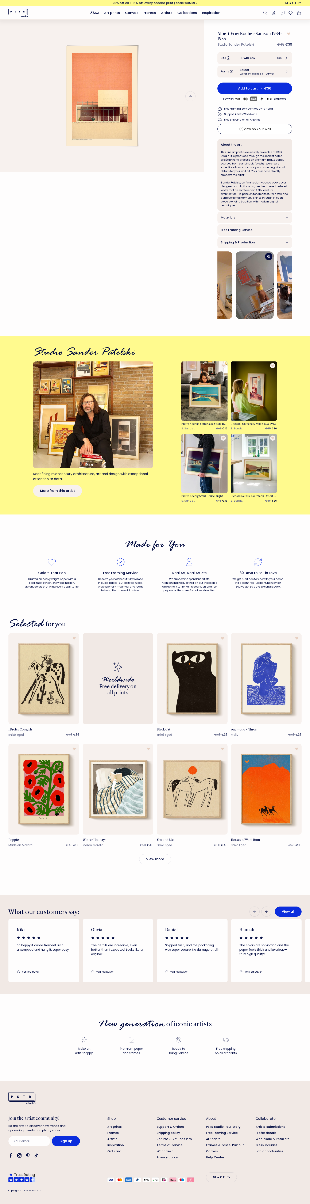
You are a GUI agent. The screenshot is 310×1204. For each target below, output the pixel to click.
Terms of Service (169, 1145)
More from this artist (57, 490)
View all (288, 911)
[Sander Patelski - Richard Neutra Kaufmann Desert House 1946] (254, 463)
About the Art (231, 145)
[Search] (265, 13)
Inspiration (211, 12)
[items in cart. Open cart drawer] (299, 13)
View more (155, 859)
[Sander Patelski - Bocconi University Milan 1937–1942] (254, 391)
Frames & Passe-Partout (225, 1145)
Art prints (112, 12)
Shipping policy (168, 1133)
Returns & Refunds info (174, 1139)
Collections (187, 12)
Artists (166, 12)
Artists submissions (270, 1127)
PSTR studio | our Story (223, 1127)
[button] (254, 58)
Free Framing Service (236, 230)
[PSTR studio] (18, 13)
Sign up (66, 1141)
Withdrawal (165, 1151)
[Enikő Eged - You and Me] (192, 789)
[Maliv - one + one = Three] (266, 678)
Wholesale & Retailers (272, 1139)
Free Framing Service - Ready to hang (248, 108)
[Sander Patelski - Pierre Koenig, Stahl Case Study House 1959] (204, 391)
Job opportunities (269, 1151)
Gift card (114, 1151)
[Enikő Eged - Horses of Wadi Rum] (266, 789)
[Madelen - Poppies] (43, 789)
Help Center (215, 1157)
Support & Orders (170, 1127)
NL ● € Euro (293, 3)
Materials (228, 217)
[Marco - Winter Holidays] (118, 789)
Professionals (266, 1133)
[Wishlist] (290, 13)
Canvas (131, 12)
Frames (149, 12)
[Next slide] (190, 96)
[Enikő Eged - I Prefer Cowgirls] (43, 678)
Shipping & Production (238, 242)
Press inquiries (266, 1145)
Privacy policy (167, 1157)
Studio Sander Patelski (235, 44)
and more (280, 98)
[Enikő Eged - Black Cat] (192, 678)
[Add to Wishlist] (288, 33)
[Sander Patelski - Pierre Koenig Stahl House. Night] (204, 463)
